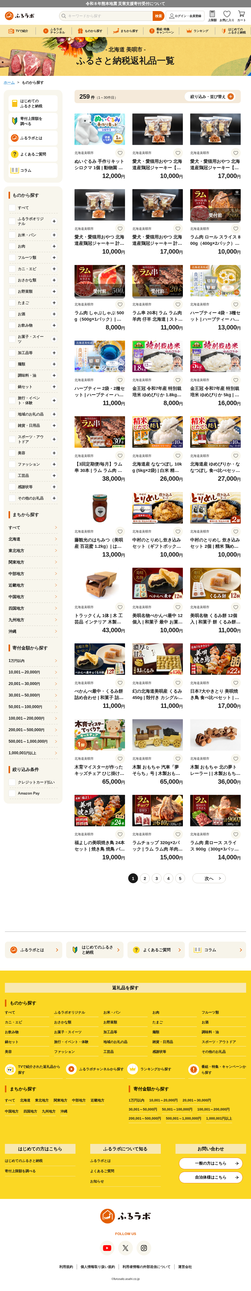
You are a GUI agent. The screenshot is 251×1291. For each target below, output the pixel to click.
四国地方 (16, 608)
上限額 (212, 20)
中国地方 (16, 597)
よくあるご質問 (102, 1171)
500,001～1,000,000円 (183, 1118)
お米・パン (112, 1012)
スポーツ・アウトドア (219, 1042)
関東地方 (16, 562)
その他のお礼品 (214, 1052)
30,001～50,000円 (143, 1109)
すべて (23, 208)
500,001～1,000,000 (28, 741)
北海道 (14, 539)
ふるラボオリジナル (69, 1012)
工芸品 (108, 1052)
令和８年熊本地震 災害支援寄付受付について (125, 3)
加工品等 (110, 1032)
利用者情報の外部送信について (147, 1267)
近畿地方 (16, 585)
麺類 (155, 1032)
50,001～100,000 (25, 707)
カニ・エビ (13, 1022)
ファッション (64, 1052)
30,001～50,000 (24, 695)
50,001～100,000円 (177, 1109)
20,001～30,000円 (197, 1100)
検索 (158, 16)
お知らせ (97, 1181)
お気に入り (227, 20)
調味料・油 (210, 1032)
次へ (209, 878)
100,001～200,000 (26, 718)
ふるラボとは (100, 1161)
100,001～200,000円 (213, 1109)
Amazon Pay (28, 793)
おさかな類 (62, 1022)
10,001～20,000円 (163, 1100)
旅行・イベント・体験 (71, 1042)
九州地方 (16, 620)
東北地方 (16, 551)
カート (241, 20)
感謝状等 (159, 1052)
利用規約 (66, 1267)
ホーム (9, 82)
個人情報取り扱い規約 (98, 1267)
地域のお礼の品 (115, 1042)
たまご (157, 1022)
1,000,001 (22, 753)
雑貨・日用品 (162, 1042)
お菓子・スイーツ (68, 1032)
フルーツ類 (210, 1012)
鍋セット (12, 1042)
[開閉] (54, 221)
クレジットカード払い (36, 782)
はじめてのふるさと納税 (24, 1161)
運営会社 (185, 1267)
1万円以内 (136, 1100)
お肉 (155, 1012)
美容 (8, 1052)
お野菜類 (110, 1022)
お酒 (205, 1022)
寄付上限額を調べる (20, 1171)
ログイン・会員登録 (188, 16)
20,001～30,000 (24, 684)
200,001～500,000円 (145, 1118)
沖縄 (12, 631)
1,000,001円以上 (219, 1118)
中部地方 (16, 574)
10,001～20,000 (24, 672)
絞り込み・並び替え (208, 97)
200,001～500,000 (26, 730)
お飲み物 (12, 1032)
